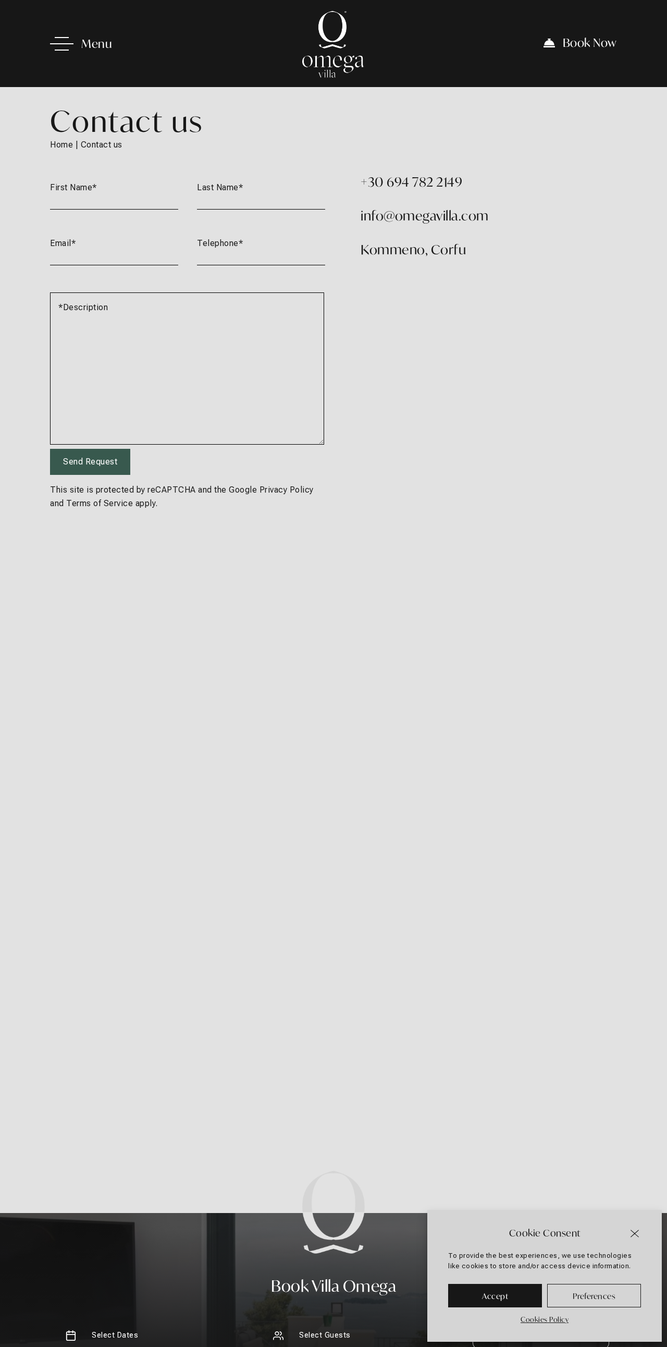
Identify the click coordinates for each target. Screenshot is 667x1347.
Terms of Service (99, 503)
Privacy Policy (287, 490)
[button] (636, 1233)
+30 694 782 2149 (411, 181)
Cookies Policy (545, 1319)
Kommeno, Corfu (413, 249)
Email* (63, 243)
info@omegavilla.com (425, 215)
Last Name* (220, 187)
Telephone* (220, 243)
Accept (495, 1296)
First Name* (73, 187)
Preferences (594, 1296)
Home (61, 145)
